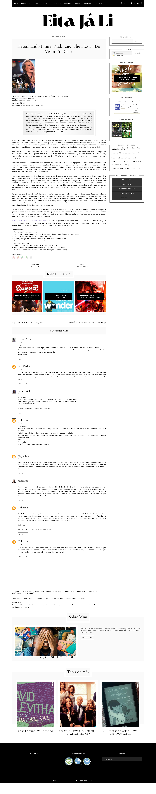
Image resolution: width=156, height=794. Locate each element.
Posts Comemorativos (51, 3)
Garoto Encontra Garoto (35, 731)
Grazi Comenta (127, 184)
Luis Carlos (24, 366)
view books (136, 112)
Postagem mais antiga (94, 318)
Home (16, 3)
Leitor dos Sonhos (127, 193)
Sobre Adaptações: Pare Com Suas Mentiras (127, 78)
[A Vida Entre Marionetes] (127, 138)
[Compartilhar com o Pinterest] (38, 267)
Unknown (23, 420)
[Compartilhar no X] (32, 267)
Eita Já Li (56, 781)
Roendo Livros (127, 198)
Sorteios (87, 3)
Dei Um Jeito (126, 180)
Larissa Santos (25, 339)
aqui (59, 241)
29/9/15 (21, 393)
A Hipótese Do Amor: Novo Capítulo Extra (127, 168)
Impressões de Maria (127, 189)
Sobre (77, 3)
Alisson (124, 105)
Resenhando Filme (82, 267)
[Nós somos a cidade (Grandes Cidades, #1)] (117, 136)
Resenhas (25, 3)
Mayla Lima (24, 456)
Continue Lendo (87, 637)
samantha (23, 480)
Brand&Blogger (86, 781)
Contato (99, 3)
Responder (23, 359)
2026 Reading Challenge (126, 101)
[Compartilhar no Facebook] (35, 267)
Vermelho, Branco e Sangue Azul (124, 158)
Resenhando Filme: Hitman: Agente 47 (87, 322)
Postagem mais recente (23, 318)
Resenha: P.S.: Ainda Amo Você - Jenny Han (127, 153)
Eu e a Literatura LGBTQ (120, 165)
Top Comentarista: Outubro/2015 (27, 322)
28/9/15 (21, 342)
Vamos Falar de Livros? (41, 529)
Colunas (67, 3)
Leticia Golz (24, 390)
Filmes (35, 3)
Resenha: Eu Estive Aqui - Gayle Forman (126, 161)
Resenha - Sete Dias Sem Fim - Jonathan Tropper (127, 148)
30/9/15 (21, 544)
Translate (119, 56)
